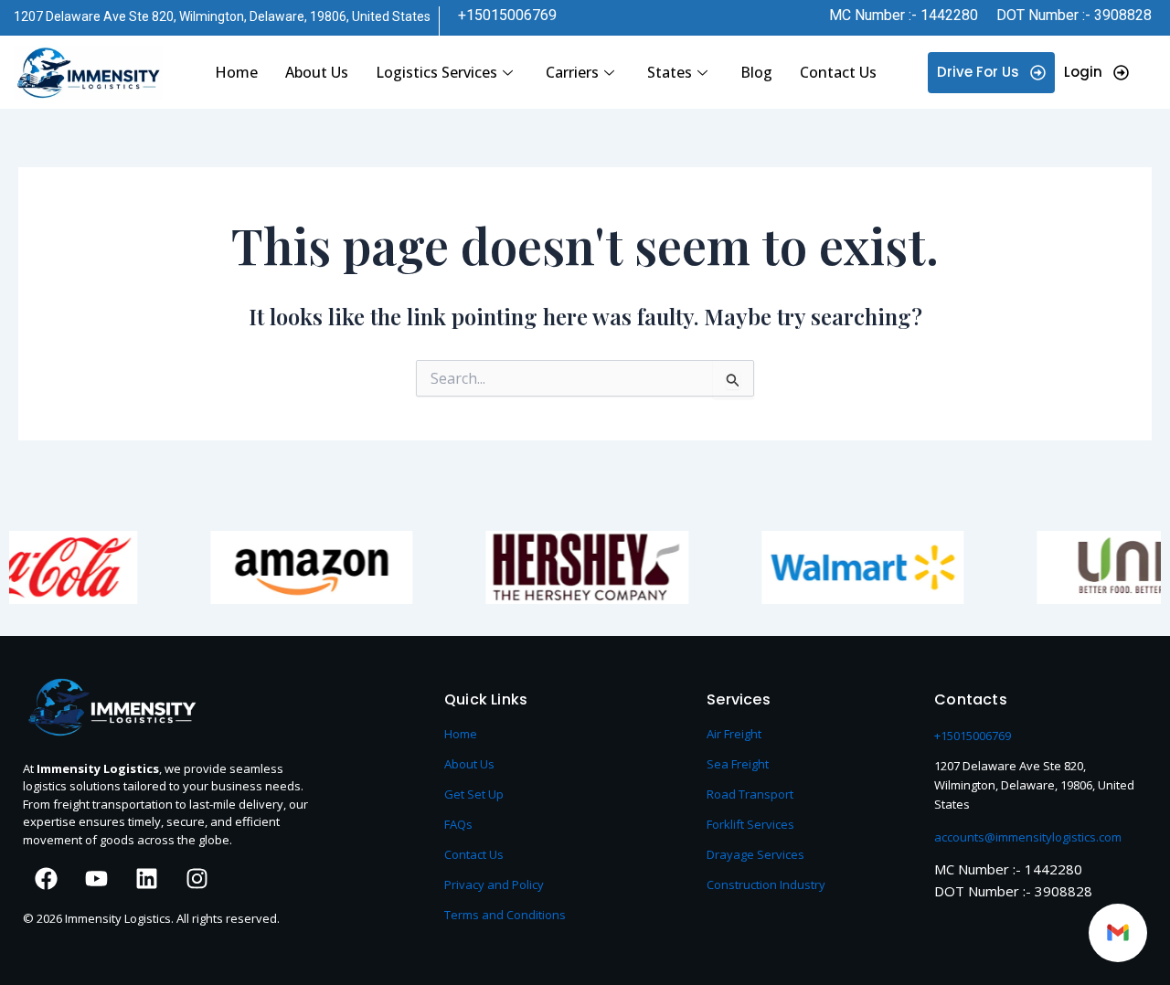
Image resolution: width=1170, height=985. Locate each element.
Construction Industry (766, 884)
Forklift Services (750, 824)
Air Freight (734, 734)
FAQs (458, 824)
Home (236, 72)
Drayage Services (755, 854)
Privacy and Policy (494, 884)
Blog (756, 72)
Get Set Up (474, 794)
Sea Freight (738, 764)
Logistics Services (436, 72)
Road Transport (750, 794)
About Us (316, 72)
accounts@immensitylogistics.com (1028, 837)
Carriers (572, 72)
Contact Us (838, 72)
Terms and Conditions (505, 914)
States (669, 72)
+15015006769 (507, 15)
